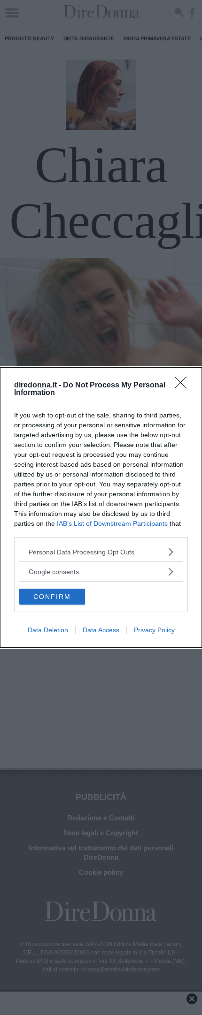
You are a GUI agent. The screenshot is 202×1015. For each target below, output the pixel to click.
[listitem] (101, 552)
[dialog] (101, 507)
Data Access (101, 630)
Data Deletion (48, 630)
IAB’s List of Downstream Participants (112, 523)
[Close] (184, 385)
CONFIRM (52, 596)
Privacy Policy (154, 630)
